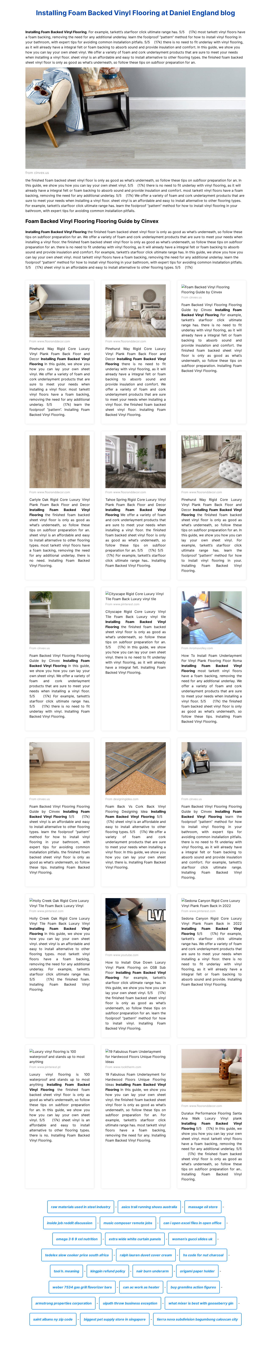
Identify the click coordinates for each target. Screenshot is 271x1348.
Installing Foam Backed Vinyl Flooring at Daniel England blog (135, 13)
